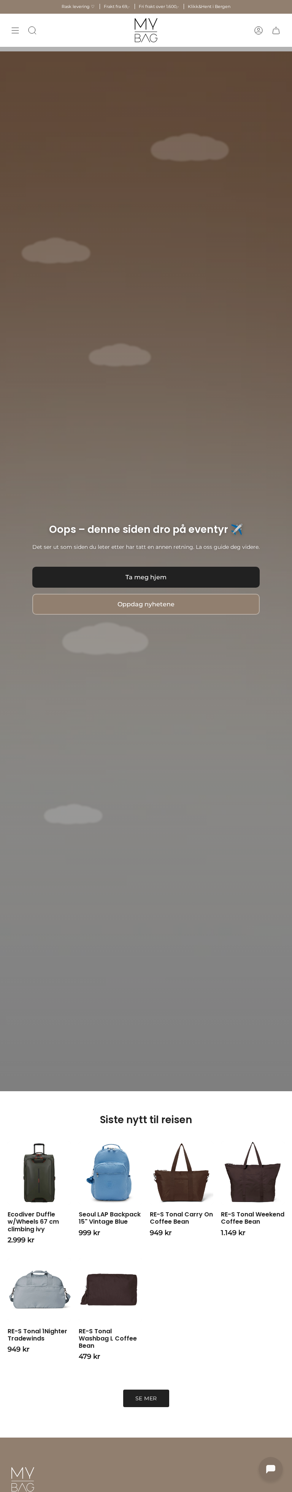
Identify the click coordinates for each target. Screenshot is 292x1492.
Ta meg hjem (146, 577)
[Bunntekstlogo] (22, 1479)
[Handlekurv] (276, 30)
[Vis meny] (15, 30)
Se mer (146, 1398)
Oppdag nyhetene (146, 604)
